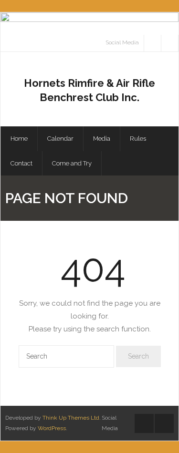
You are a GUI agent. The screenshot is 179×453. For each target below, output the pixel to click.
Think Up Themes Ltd (70, 417)
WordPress (52, 428)
